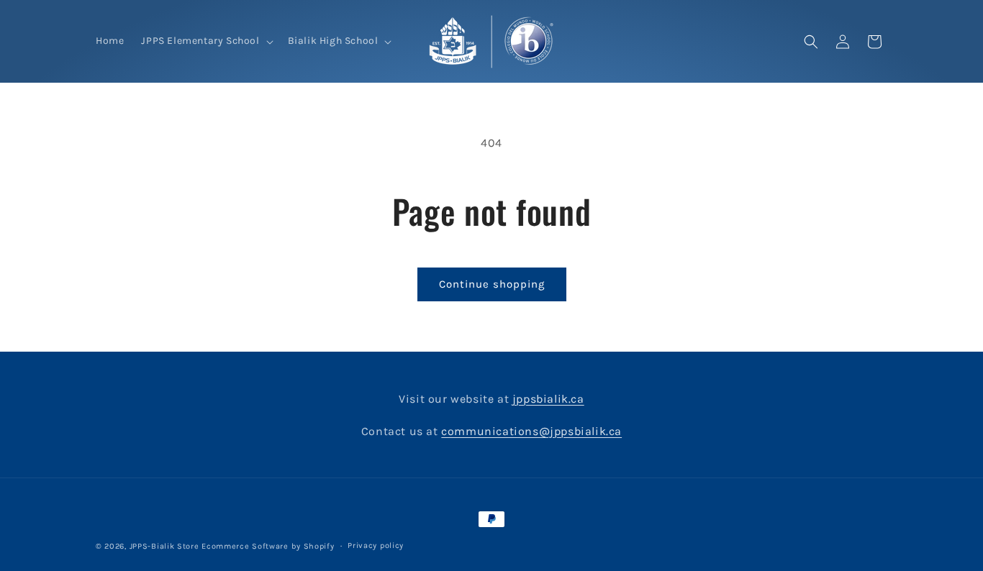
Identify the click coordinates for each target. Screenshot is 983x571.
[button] (205, 41)
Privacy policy (376, 545)
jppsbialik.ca (548, 399)
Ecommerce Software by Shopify (267, 546)
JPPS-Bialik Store (164, 546)
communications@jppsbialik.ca (531, 431)
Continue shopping (492, 284)
